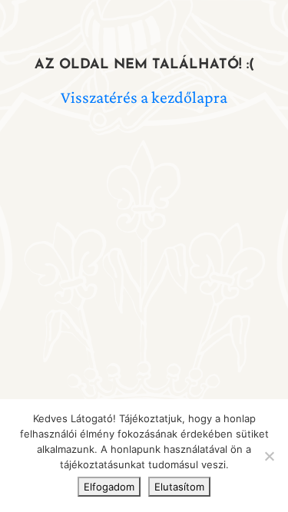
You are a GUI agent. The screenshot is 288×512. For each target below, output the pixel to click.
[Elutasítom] (268, 456)
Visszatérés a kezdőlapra (144, 97)
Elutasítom (179, 487)
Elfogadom (109, 487)
